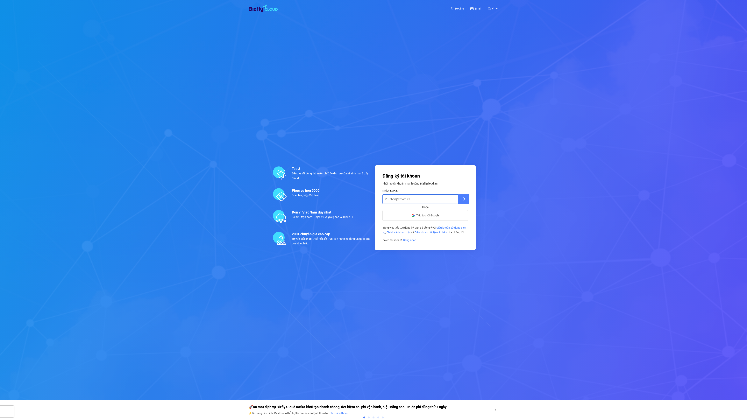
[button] (492, 8)
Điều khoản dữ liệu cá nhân (431, 232)
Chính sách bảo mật (399, 232)
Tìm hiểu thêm (339, 413)
